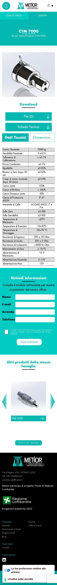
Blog (4, 537)
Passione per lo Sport (11, 529)
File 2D (28, 116)
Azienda (8, 312)
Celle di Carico (14, 15)
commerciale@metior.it (12, 480)
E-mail (6, 304)
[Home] (28, 461)
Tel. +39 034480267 (12, 476)
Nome (6, 297)
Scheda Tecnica (28, 127)
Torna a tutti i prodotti (28, 443)
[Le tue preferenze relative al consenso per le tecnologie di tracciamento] (5, 580)
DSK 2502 (17, 418)
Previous (4, 401)
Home (22, 36)
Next (52, 401)
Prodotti (29, 36)
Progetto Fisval (8, 533)
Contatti (5, 548)
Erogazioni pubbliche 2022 (17, 508)
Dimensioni (42, 137)
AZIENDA (42, 15)
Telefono (8, 319)
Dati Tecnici (15, 137)
